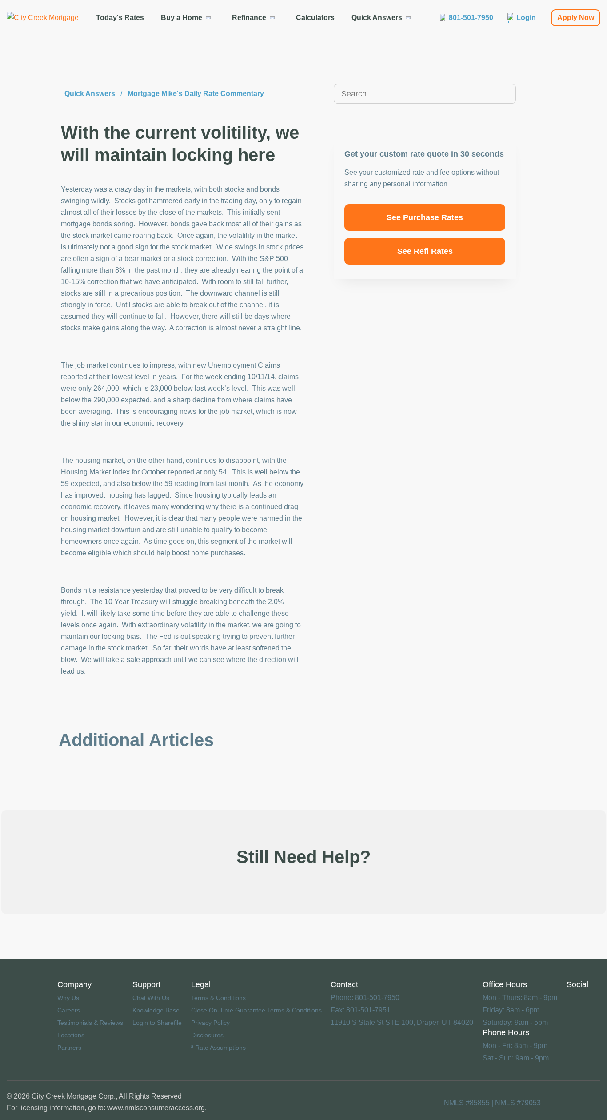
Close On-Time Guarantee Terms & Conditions (256, 1010)
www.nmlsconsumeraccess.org (156, 1108)
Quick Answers (376, 17)
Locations (70, 1035)
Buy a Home (181, 17)
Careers (68, 1010)
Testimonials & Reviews (90, 1022)
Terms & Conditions (218, 997)
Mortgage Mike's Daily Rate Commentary (196, 93)
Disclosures (207, 1035)
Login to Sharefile (157, 1022)
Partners (69, 1047)
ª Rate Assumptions (218, 1047)
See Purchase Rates (425, 217)
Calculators (315, 17)
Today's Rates (120, 17)
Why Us (68, 997)
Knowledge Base (156, 1010)
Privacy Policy (210, 1022)
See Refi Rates (425, 251)
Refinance (249, 17)
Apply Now (575, 17)
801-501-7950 (471, 17)
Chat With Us (150, 997)
